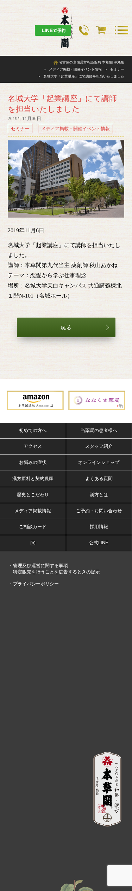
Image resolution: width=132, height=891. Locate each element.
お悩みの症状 (32, 462)
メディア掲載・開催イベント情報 (75, 128)
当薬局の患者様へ (99, 430)
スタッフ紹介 (99, 446)
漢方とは (99, 494)
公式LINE (98, 542)
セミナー (20, 128)
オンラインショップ (98, 462)
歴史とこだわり (33, 494)
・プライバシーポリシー (33, 583)
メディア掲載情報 (32, 510)
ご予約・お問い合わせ (99, 510)
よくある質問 (99, 478)
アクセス (33, 446)
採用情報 (99, 526)
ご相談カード (32, 526)
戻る (66, 327)
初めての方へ (32, 430)
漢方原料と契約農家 (33, 478)
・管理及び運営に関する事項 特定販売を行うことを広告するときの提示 (54, 568)
